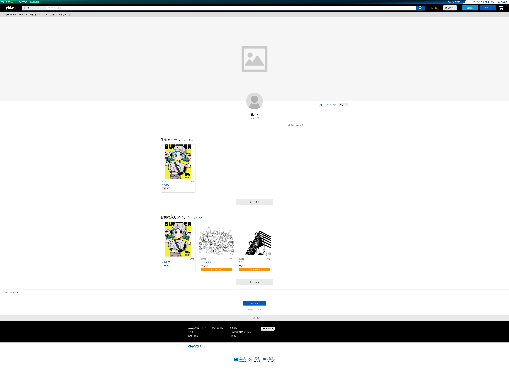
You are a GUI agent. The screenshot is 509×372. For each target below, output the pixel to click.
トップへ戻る (254, 318)
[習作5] (254, 247)
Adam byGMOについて (197, 328)
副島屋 (203, 259)
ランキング (50, 14)
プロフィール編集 (330, 105)
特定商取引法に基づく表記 (240, 332)
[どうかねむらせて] (216, 247)
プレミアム (23, 15)
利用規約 (233, 328)
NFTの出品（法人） (218, 328)
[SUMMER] (178, 168)
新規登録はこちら (254, 309)
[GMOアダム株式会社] (197, 346)
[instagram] (436, 8)
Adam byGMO (10, 292)
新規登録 (470, 8)
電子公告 (233, 336)
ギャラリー (61, 14)
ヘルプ (190, 332)
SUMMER (166, 185)
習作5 (241, 262)
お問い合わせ (193, 336)
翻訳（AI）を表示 (297, 125)
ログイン (488, 8)
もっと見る (188, 140)
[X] (432, 8)
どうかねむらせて (208, 262)
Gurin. (164, 182)
